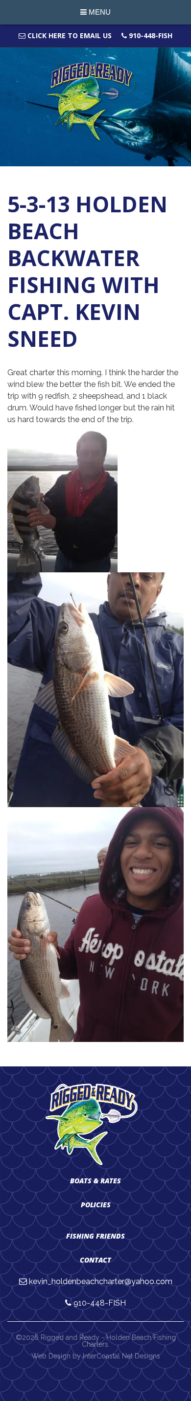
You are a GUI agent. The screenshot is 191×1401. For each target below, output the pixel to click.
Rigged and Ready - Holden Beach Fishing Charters (96, 102)
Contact (95, 1260)
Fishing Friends (95, 1236)
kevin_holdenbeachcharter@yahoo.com (100, 1281)
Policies (96, 1204)
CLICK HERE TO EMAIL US (68, 35)
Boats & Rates (95, 1180)
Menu (99, 12)
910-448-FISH (149, 35)
